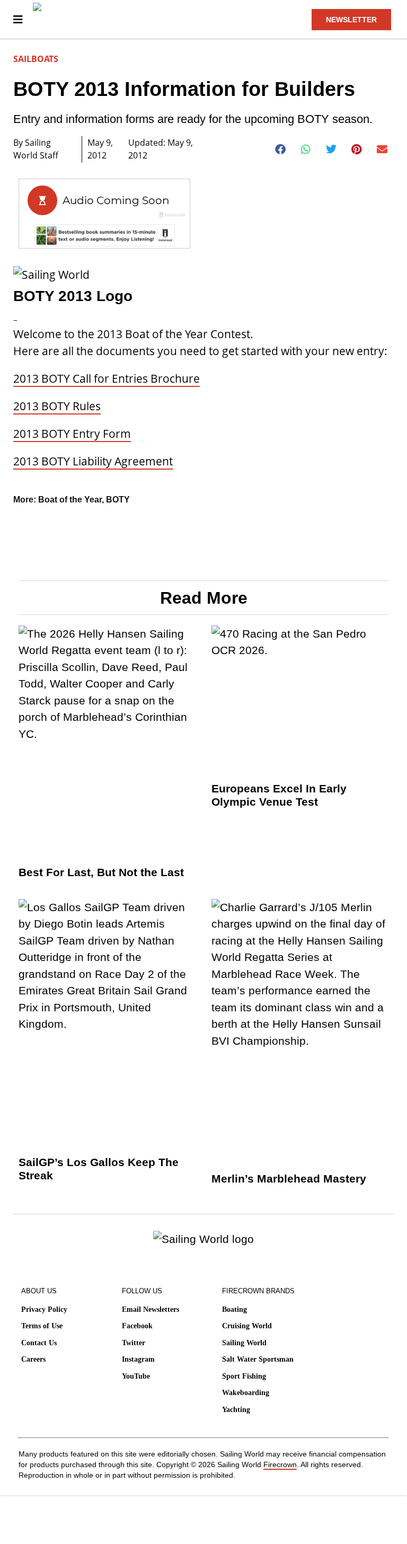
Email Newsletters (150, 1309)
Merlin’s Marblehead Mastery (288, 1178)
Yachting (236, 1410)
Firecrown (280, 1464)
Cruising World (247, 1326)
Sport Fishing (244, 1376)
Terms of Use (42, 1326)
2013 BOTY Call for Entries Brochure (106, 378)
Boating (234, 1309)
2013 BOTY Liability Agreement (93, 461)
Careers (33, 1359)
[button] (280, 149)
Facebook (137, 1326)
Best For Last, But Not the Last (101, 872)
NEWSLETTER (351, 19)
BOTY (118, 499)
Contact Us (39, 1343)
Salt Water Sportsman (258, 1359)
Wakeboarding (245, 1393)
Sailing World (244, 1343)
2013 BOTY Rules (57, 406)
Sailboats (35, 59)
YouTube (136, 1376)
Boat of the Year (70, 499)
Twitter (133, 1343)
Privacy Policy (44, 1309)
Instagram (138, 1359)
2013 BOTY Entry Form (72, 433)
